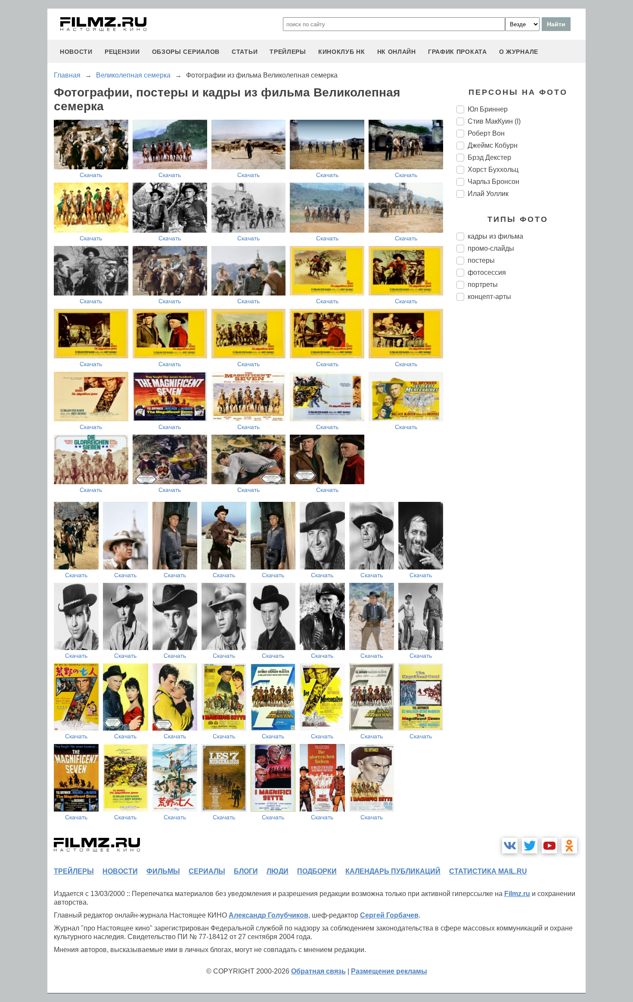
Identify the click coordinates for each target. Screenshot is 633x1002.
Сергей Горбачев (389, 915)
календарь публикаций (393, 871)
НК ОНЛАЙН (396, 51)
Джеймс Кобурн (493, 145)
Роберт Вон (486, 133)
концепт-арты (489, 296)
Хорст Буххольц (493, 169)
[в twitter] (529, 845)
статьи (245, 51)
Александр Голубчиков (268, 915)
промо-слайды (491, 248)
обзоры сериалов (186, 51)
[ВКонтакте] (510, 845)
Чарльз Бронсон (493, 181)
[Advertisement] (521, 451)
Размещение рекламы (389, 971)
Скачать (91, 174)
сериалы (207, 871)
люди (278, 871)
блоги (246, 871)
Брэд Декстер (489, 157)
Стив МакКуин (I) (494, 121)
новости (76, 51)
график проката (457, 51)
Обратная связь (318, 971)
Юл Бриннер (488, 109)
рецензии (122, 51)
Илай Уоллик (488, 193)
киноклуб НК (341, 51)
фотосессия (487, 272)
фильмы (163, 871)
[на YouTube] (549, 845)
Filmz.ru (517, 893)
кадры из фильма (495, 236)
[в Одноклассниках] (569, 845)
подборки (317, 871)
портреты (483, 284)
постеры (481, 260)
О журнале (518, 51)
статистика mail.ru (488, 871)
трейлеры (288, 51)
